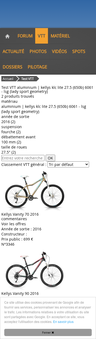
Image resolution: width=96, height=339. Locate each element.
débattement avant (18, 136)
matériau (9, 101)
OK (50, 158)
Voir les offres (13, 223)
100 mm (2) (11, 141)
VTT (41, 36)
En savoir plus (63, 321)
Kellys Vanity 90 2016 (20, 293)
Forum (25, 36)
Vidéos (59, 51)
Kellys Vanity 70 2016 (20, 214)
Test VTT (27, 79)
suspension (11, 126)
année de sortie (15, 116)
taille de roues (14, 147)
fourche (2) (11, 131)
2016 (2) (8, 121)
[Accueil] (7, 36)
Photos (38, 51)
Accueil (8, 79)
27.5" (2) (8, 152)
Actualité (13, 51)
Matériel (60, 36)
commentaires (14, 218)
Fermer (46, 332)
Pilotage (37, 67)
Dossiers (12, 67)
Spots (78, 51)
